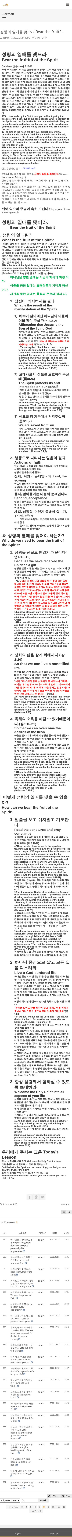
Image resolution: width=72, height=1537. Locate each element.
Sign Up (54, 1533)
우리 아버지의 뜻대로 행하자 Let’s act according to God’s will (22, 1485)
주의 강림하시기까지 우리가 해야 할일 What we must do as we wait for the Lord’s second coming (21, 1333)
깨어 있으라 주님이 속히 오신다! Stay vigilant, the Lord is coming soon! (22, 1283)
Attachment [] (9, 1204)
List (68, 1212)
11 (59, 1507)
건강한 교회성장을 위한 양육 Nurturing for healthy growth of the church (21, 1449)
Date (54, 1232)
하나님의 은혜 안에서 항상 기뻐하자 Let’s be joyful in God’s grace (21, 1318)
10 (53, 1507)
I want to (65, 1204)
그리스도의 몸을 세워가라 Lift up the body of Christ (21, 1394)
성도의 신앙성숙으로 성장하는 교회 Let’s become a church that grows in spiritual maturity (21, 1432)
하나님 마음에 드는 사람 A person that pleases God (21, 1406)
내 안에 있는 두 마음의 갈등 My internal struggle (22, 1472)
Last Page (35, 1511)
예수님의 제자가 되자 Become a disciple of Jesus (20, 1461)
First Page (13, 1507)
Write (55, 1496)
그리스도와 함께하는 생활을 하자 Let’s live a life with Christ (21, 1347)
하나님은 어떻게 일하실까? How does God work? (21, 1382)
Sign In (18, 1533)
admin (6, 37)
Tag (68, 1496)
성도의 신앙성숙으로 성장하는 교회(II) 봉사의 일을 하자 (21, 1418)
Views (66, 1232)
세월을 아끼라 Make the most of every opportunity (21, 1307)
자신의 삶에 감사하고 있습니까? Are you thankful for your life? (22, 1371)
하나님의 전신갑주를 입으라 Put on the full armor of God (21, 1260)
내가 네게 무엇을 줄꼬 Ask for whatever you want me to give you (20, 1359)
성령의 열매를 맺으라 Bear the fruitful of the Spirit (21, 1271)
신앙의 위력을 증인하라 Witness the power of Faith (21, 1295)
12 (64, 1507)
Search (43, 1500)
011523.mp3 (29, 168)
